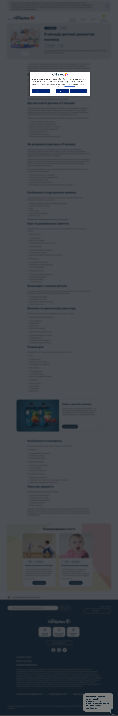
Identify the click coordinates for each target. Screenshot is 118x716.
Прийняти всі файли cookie (78, 91)
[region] (59, 84)
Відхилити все (63, 91)
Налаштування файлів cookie (41, 91)
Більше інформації (70, 86)
